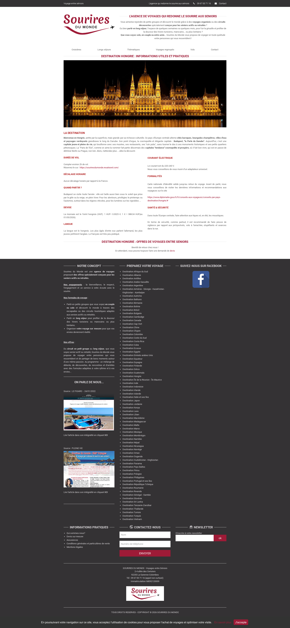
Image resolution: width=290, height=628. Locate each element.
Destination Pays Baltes (134, 467)
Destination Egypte (131, 351)
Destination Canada (132, 320)
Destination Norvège (132, 449)
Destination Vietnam (132, 519)
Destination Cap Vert (132, 324)
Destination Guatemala (133, 372)
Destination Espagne (132, 362)
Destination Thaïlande (133, 509)
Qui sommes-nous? (76, 533)
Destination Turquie (132, 516)
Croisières (76, 49)
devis (172, 250)
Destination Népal (131, 442)
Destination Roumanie (133, 488)
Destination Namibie (132, 439)
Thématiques (133, 49)
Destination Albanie (132, 275)
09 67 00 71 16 (204, 3)
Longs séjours (104, 49)
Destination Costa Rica (133, 341)
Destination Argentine (133, 285)
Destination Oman (131, 453)
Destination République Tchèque (138, 484)
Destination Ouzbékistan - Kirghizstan (140, 460)
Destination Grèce (131, 369)
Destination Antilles (132, 278)
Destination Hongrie (132, 376)
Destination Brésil (131, 310)
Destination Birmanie (132, 303)
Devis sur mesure (75, 536)
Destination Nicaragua (133, 446)
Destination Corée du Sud (135, 338)
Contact (222, 3)
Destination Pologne (132, 474)
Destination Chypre (131, 331)
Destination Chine (131, 327)
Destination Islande (132, 393)
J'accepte (241, 622)
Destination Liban (131, 414)
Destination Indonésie (133, 386)
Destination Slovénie (132, 498)
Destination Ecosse (132, 348)
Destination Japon (131, 400)
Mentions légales (75, 547)
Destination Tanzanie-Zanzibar (137, 505)
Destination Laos (131, 411)
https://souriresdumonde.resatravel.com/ (99, 167)
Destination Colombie (133, 334)
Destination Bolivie (131, 306)
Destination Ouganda (132, 456)
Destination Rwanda (132, 491)
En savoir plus (223, 622)
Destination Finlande (132, 365)
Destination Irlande (131, 390)
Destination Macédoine (133, 418)
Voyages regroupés (165, 49)
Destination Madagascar (134, 421)
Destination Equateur (132, 359)
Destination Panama (132, 463)
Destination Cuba (131, 345)
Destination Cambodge (133, 317)
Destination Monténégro (134, 435)
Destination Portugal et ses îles (137, 481)
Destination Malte (131, 425)
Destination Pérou (131, 470)
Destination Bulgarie (132, 313)
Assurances (72, 540)
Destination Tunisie (132, 512)
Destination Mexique (132, 432)
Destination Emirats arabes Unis (138, 355)
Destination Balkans (132, 299)
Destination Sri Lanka (133, 501)
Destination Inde (130, 383)
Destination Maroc (131, 428)
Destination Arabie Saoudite (136, 282)
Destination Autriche (132, 296)
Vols (192, 49)
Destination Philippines (133, 477)
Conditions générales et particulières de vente (88, 543)
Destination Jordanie (132, 404)
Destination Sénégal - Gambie (137, 495)
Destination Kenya (131, 407)
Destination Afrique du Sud (135, 271)
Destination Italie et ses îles (136, 397)
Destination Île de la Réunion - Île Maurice (142, 380)
